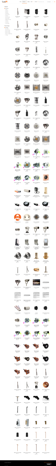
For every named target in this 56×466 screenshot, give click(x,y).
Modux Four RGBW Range (8, 33)
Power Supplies (7, 23)
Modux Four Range (7, 32)
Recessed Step (7, 18)
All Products (6, 8)
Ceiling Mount (7, 13)
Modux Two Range (7, 31)
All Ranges (6, 27)
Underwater (6, 20)
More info (17, 17)
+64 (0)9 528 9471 (7, 462)
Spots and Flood (7, 14)
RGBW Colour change (8, 19)
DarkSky (6, 9)
